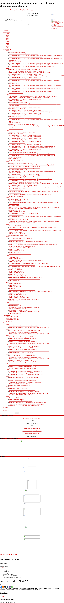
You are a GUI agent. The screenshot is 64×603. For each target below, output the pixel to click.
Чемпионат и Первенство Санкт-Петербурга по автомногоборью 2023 (29, 351)
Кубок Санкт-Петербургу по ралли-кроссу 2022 (22, 362)
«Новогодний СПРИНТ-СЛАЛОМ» (18, 199)
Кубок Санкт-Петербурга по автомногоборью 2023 (23, 349)
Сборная (5, 407)
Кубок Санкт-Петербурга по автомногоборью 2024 (23, 341)
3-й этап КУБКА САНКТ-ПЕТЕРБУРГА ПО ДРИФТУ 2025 (25, 77)
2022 (7, 38)
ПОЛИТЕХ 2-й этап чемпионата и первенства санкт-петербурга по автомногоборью (33, 244)
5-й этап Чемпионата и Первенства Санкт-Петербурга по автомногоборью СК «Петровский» (35, 55)
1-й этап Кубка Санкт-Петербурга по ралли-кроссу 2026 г (25, 57)
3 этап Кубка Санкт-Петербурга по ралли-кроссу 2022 (24, 168)
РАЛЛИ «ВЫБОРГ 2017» (16, 296)
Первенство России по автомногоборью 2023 (22, 132)
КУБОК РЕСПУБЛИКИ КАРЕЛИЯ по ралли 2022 (22, 355)
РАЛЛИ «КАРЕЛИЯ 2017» (16, 283)
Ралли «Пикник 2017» (15, 293)
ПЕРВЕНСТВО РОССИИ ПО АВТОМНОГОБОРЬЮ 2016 (24, 312)
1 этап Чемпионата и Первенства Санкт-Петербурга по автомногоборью (30, 194)
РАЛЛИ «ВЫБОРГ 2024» (16, 101)
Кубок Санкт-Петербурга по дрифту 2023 (21, 348)
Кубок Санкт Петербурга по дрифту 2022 (21, 360)
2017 (7, 47)
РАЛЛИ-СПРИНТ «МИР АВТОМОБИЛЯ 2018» (22, 265)
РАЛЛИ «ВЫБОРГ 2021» (16, 215)
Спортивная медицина (12, 319)
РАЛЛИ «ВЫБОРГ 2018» (16, 274)
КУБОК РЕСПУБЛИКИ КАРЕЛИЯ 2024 (19, 340)
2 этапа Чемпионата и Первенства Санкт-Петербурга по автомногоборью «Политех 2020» (35, 230)
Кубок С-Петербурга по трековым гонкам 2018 (22, 380)
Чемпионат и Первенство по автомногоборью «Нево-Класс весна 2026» (29, 65)
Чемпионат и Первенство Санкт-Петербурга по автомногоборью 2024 (29, 343)
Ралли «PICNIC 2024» (15, 116)
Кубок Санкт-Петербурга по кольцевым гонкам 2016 (24, 307)
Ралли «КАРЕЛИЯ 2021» (16, 201)
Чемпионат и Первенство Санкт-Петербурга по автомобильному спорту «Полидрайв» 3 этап (35, 183)
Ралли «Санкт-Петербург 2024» (18, 102)
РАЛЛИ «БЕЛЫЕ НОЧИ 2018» (17, 272)
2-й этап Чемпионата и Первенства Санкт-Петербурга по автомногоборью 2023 (32, 155)
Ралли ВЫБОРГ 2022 (15, 172)
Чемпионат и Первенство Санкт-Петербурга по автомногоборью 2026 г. (29, 327)
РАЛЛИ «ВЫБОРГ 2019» (16, 252)
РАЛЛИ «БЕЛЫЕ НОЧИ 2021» (17, 212)
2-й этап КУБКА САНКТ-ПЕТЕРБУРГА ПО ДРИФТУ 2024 (25, 110)
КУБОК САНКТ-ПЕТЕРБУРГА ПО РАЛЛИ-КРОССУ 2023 (24, 346)
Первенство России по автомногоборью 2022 (22, 163)
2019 (7, 43)
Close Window (3, 596)
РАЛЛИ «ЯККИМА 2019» (16, 243)
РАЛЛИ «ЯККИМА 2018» (16, 262)
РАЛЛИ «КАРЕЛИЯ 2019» (16, 240)
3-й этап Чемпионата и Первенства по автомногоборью (25, 118)
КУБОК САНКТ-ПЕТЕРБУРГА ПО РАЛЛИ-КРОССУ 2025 (24, 330)
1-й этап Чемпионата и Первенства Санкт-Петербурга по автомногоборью (30, 91)
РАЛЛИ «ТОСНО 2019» (15, 249)
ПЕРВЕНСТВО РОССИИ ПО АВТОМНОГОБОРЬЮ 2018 (24, 279)
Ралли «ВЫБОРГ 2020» (15, 232)
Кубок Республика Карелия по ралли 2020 (21, 373)
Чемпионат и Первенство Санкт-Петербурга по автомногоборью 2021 (29, 365)
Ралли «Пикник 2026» (15, 61)
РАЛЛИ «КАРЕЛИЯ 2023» (16, 160)
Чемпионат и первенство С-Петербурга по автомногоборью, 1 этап (28, 241)
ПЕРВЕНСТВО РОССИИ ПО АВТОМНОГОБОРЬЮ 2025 (24, 69)
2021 (7, 40)
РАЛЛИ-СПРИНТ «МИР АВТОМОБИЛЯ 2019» (22, 246)
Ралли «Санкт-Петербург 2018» (18, 276)
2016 (7, 46)
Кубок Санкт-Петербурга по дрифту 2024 (21, 337)
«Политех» (12, 288)
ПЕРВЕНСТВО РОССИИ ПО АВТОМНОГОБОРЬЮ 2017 (24, 299)
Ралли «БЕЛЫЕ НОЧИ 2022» (17, 177)
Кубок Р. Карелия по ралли (16, 399)
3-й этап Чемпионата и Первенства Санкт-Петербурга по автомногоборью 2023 (32, 154)
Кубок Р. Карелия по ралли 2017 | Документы (22, 390)
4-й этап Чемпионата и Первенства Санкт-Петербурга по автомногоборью (30, 111)
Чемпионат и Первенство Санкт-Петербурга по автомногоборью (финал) (30, 72)
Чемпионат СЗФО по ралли (17, 398)
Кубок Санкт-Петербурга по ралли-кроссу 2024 (22, 338)
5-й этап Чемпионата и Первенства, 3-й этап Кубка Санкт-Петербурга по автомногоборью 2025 (36, 76)
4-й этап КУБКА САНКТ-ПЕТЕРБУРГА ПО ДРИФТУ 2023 (25, 136)
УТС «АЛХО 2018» (14, 280)
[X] (5, 587)
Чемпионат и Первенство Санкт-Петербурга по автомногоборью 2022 (29, 358)
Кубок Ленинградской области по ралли (20, 401)
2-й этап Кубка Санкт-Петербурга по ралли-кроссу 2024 (25, 107)
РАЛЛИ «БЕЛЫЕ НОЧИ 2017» (17, 294)
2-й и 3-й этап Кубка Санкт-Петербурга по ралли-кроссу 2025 (26, 71)
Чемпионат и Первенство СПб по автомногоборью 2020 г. (25, 371)
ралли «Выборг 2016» (15, 305)
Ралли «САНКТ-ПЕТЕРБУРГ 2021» (18, 219)
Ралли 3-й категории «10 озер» (18, 310)
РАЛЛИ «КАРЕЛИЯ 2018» (16, 258)
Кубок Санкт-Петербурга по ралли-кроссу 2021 (22, 366)
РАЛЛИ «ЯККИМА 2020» (16, 229)
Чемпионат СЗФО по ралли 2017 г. (19, 388)
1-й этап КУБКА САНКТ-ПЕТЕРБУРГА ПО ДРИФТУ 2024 (25, 113)
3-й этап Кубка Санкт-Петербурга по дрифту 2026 (23, 54)
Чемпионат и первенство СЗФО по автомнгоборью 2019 (25, 377)
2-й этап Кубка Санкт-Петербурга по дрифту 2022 (23, 180)
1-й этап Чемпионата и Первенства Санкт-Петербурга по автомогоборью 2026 (31, 66)
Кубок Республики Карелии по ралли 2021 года (22, 368)
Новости (5, 408)
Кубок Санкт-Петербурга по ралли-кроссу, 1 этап (23, 208)
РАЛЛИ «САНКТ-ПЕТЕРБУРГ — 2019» (20, 254)
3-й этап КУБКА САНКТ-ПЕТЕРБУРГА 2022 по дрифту (24, 174)
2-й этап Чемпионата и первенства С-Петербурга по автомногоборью (29, 263)
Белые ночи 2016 (14, 304)
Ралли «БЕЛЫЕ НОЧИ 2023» (17, 143)
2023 (7, 130)
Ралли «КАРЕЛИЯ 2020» (16, 226)
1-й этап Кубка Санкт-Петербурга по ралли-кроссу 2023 (25, 149)
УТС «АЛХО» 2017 (14, 301)
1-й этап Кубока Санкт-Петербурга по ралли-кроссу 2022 (25, 182)
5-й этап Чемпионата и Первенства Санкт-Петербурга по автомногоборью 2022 (32, 171)
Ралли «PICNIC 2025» (15, 83)
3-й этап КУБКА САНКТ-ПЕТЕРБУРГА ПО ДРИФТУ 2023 (25, 138)
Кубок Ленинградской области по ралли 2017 (22, 394)
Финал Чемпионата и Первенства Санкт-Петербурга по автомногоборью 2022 (31, 165)
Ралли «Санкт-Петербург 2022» (18, 169)
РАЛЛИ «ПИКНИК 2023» (16, 151)
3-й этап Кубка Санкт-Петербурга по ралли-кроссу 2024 (25, 99)
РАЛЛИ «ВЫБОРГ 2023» (16, 133)
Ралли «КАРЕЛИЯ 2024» (16, 129)
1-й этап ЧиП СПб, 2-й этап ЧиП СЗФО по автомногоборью (26, 260)
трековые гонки (13, 257)
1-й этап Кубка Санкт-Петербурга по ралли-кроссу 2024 (25, 115)
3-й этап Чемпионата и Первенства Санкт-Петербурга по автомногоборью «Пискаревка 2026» (36, 63)
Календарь (6, 32)
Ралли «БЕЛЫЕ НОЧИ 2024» (17, 108)
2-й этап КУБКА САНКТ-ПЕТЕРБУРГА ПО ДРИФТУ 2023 (25, 144)
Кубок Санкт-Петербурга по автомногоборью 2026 (23, 326)
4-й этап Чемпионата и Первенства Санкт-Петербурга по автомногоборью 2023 (32, 147)
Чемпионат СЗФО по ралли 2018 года (20, 383)
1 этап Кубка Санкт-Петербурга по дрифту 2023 (23, 152)
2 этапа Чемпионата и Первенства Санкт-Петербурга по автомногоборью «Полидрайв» (34, 207)
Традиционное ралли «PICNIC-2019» (19, 247)
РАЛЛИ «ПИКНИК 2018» (16, 271)
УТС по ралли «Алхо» (15, 313)
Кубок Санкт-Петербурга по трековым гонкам (22, 124)
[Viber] (10, 587)
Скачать (2, 567)
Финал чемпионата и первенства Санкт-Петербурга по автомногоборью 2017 (31, 291)
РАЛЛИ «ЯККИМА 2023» (16, 157)
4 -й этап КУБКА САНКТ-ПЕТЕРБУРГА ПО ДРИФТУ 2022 (25, 166)
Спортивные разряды (12, 318)
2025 (7, 35)
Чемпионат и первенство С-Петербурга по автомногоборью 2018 (28, 402)
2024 (7, 36)
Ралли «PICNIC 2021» (15, 210)
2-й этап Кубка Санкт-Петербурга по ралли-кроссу (23, 213)
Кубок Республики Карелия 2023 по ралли (21, 352)
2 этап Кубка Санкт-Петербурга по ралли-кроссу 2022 (24, 176)
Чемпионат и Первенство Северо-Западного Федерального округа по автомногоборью (34, 221)
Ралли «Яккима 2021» (15, 205)
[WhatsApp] (12, 587)
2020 (7, 41)
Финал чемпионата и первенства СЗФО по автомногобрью (25, 277)
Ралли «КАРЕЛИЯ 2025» (16, 93)
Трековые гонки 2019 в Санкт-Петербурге (21, 238)
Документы (6, 315)
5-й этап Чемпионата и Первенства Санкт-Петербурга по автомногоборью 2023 (32, 146)
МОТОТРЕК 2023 (14, 158)
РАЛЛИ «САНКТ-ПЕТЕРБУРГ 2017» (19, 297)
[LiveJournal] (7, 587)
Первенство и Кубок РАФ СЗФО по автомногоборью (24, 405)
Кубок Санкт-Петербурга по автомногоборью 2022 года (25, 357)
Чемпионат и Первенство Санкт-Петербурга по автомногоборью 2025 (29, 333)
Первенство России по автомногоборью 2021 (22, 222)
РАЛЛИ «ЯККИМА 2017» (16, 287)
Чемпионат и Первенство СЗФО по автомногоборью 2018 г (26, 382)
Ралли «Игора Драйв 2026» (17, 52)
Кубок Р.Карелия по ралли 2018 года (19, 385)
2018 (7, 44)
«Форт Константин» (15, 285)
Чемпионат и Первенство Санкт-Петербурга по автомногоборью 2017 (29, 393)
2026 (7, 33)
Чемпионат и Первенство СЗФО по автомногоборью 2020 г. (26, 374)
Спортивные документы (13, 316)
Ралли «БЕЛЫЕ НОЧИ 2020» (17, 233)
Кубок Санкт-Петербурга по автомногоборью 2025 (23, 332)
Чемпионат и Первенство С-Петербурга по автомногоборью (26, 404)
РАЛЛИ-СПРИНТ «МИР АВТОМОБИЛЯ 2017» (22, 290)
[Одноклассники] (3, 587)
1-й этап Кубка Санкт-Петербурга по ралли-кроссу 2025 (25, 79)
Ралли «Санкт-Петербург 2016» (18, 308)
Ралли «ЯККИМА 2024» (15, 122)
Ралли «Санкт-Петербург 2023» (18, 140)
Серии (5, 323)
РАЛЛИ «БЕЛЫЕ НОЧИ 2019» (17, 251)
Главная (5, 30)
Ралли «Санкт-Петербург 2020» (18, 235)
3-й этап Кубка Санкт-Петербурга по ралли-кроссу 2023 (25, 135)
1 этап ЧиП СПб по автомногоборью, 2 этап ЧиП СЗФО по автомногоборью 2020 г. (32, 227)
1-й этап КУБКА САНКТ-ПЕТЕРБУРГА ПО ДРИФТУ (23, 185)
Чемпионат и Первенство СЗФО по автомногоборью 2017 (25, 391)
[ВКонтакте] (1, 587)
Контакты (6, 410)
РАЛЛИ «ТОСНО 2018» (15, 269)
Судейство (9, 321)
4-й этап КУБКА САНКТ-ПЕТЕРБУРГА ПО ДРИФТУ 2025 (25, 74)
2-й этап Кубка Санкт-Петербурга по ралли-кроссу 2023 (25, 141)
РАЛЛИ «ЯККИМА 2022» (16, 190)
